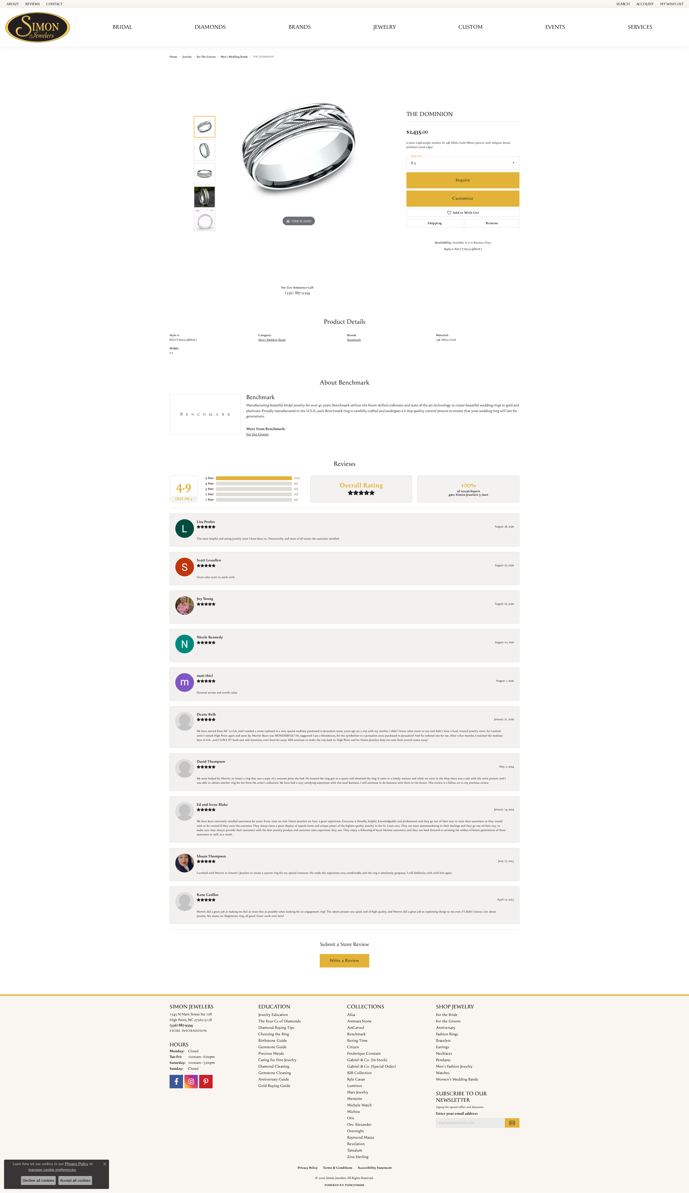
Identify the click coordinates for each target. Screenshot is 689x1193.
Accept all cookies (75, 1180)
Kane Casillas (207, 894)
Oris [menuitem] (350, 1118)
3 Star (209, 489)
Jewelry (384, 27)
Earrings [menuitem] (442, 1047)
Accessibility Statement (375, 1168)
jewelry (187, 56)
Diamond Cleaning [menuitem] (273, 1066)
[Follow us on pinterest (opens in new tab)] (206, 1081)
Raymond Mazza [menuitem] (360, 1137)
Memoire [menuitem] (354, 1098)
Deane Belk (206, 714)
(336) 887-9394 (297, 293)
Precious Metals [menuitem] (271, 1053)
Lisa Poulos (206, 521)
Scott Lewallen (209, 560)
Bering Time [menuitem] (357, 1040)
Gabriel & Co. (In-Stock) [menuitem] (367, 1060)
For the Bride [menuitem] (447, 1014)
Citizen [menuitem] (353, 1047)
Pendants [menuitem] (443, 1060)
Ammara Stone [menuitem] (359, 1021)
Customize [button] (462, 198)
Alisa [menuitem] (351, 1014)
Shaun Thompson (211, 856)
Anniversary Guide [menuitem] (273, 1079)
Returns (492, 223)
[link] (12, 4)
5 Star (209, 478)
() (297, 478)
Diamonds (210, 27)
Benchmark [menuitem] (356, 1034)
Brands (300, 27)
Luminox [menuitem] (354, 1085)
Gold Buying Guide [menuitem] (274, 1085)
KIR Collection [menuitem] (359, 1073)
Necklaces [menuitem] (444, 1053)
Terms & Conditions (337, 1168)
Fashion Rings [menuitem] (447, 1034)
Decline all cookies (38, 1180)
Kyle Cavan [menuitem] (356, 1079)
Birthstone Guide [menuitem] (272, 1040)
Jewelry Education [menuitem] (273, 1014)
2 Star (209, 494)
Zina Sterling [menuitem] (357, 1157)
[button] (622, 4)
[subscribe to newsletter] (512, 1122)
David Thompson (211, 761)
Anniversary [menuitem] (445, 1027)
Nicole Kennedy (210, 637)
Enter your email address (457, 1113)
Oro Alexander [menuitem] (359, 1124)
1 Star (209, 500)
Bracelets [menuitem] (443, 1040)
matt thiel (205, 675)
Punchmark (354, 1185)
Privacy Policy (308, 1168)
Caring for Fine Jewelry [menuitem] (277, 1060)
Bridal (122, 27)
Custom (471, 27)
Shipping (435, 223)
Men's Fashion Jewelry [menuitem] (454, 1066)
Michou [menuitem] (353, 1111)
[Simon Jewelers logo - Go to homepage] (39, 27)
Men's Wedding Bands (234, 56)
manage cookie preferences (52, 1169)
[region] (298, 173)
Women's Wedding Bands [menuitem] (457, 1079)
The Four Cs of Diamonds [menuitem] (279, 1021)
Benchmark (354, 340)
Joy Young (205, 598)
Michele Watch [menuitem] (359, 1105)
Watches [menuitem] (442, 1073)
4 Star (209, 483)
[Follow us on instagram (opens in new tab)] (191, 1081)
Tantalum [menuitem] (354, 1150)
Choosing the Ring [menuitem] (273, 1034)
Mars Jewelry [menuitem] (357, 1092)
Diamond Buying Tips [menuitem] (276, 1027)
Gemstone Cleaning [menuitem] (274, 1073)
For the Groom (206, 56)
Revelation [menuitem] (356, 1144)
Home (173, 56)
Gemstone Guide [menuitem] (272, 1047)
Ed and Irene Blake (212, 804)
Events (555, 27)
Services (640, 27)
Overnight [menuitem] (355, 1131)
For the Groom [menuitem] (448, 1021)
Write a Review (344, 960)
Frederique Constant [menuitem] (364, 1053)
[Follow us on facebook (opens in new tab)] (176, 1081)
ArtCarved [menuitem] (355, 1027)
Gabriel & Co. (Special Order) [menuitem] (371, 1066)
